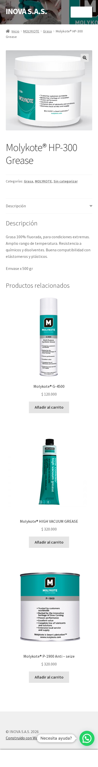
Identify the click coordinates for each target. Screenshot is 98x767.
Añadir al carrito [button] (49, 407)
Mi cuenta (16, 758)
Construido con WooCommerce (32, 737)
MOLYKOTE (31, 31)
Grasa (47, 31)
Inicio (15, 31)
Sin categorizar (66, 181)
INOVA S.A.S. (26, 11)
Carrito (75, 754)
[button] (85, 58)
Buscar (49, 758)
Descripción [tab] (16, 205)
